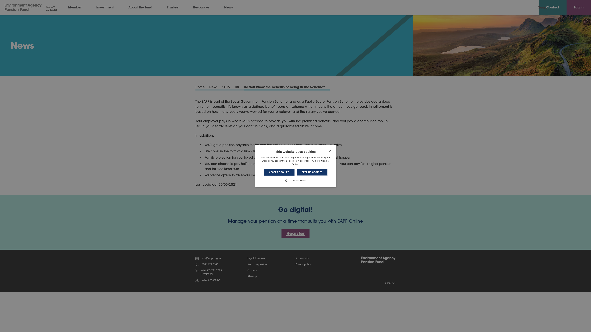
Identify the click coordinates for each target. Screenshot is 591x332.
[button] (295, 180)
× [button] (330, 151)
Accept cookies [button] (279, 172)
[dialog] (295, 166)
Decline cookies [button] (312, 172)
